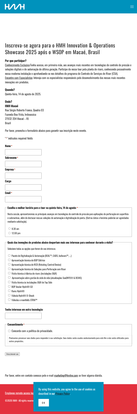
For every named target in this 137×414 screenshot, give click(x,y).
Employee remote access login (20, 393)
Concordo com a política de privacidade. (32, 331)
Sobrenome (11, 158)
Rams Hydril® (18, 291)
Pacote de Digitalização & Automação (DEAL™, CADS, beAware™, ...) (42, 255)
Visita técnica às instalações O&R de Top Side (32, 282)
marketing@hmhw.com (66, 375)
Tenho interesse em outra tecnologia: (24, 309)
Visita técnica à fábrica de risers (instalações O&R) (34, 273)
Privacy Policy (62, 393)
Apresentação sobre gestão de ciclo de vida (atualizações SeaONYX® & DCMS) (47, 278)
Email (8, 193)
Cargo (8, 181)
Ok (43, 402)
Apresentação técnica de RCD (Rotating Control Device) (36, 264)
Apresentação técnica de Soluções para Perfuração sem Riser (39, 269)
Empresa (10, 169)
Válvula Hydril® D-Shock (23, 295)
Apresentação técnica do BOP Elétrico (28, 260)
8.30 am (15, 228)
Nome (8, 146)
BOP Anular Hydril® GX (22, 286)
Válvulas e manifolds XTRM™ (24, 300)
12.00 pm (16, 233)
